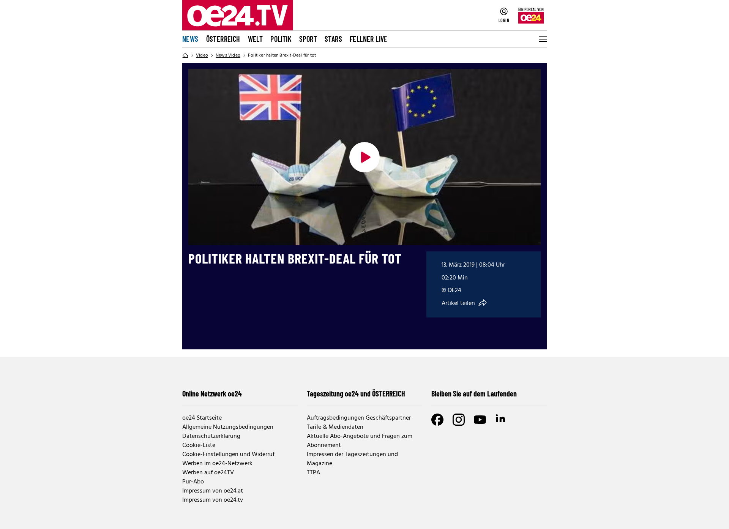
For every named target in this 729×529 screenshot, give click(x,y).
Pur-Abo (193, 482)
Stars (333, 38)
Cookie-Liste (198, 445)
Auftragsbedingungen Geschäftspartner (359, 418)
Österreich (223, 38)
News (190, 38)
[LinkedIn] (501, 420)
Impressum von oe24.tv (212, 500)
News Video (228, 55)
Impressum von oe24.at (212, 491)
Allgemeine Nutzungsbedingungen (227, 427)
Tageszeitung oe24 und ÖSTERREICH (356, 393)
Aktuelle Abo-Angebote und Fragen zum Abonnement (359, 440)
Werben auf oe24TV (208, 473)
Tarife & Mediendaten (335, 427)
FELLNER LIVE (369, 38)
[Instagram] (459, 420)
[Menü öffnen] (542, 39)
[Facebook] (437, 420)
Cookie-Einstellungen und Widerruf (228, 455)
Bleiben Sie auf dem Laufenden (474, 393)
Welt (255, 38)
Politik (281, 38)
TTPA (313, 473)
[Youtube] (480, 420)
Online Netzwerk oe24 (212, 393)
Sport (308, 38)
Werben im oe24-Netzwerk (217, 464)
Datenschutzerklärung (211, 436)
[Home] (185, 55)
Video (202, 55)
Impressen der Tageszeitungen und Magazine (352, 459)
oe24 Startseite (202, 418)
